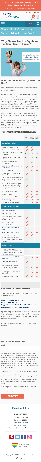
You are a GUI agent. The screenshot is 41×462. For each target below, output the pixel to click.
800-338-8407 (23, 423)
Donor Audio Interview (8, 235)
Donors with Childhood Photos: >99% (11, 228)
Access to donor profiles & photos (15, 307)
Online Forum (6, 202)
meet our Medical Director (12, 253)
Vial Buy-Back (6, 184)
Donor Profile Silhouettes (9, 225)
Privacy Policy (20, 459)
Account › (30, 24)
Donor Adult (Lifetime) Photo (10, 232)
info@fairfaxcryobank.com (23, 428)
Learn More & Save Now (24, 5)
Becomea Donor (33, 19)
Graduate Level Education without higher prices (12, 167)
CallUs (38, 19)
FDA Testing (18, 257)
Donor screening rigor (10, 302)
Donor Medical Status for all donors (11, 174)
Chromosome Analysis (8, 261)
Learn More (31, 8)
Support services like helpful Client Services (18, 305)
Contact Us (20, 408)
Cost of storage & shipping (12, 300)
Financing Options (7, 197)
